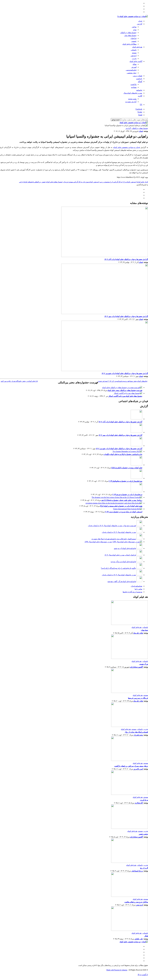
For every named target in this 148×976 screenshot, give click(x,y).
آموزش (133, 67)
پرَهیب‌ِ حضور (143, 834)
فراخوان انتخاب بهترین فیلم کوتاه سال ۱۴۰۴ (120, 555)
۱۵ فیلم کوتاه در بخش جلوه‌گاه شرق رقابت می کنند (19, 381)
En (118, 16)
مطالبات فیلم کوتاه (129, 44)
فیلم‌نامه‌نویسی (131, 70)
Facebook (139, 109)
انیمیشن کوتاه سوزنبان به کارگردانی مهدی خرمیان (81, 182)
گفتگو (140, 81)
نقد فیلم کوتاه (137, 47)
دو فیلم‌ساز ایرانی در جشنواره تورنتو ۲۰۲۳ (127, 494)
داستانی (133, 50)
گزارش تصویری (130, 102)
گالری (140, 96)
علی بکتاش (139, 939)
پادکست (133, 84)
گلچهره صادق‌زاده (136, 667)
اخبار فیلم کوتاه (142, 182)
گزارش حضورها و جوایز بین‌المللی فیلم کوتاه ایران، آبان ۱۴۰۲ (126, 259)
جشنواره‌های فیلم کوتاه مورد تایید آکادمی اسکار (125, 396)
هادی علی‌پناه (138, 633)
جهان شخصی (131, 73)
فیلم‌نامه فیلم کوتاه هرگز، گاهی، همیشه (122, 581)
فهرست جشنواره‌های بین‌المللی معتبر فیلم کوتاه (125, 390)
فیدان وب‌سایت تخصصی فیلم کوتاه (126, 147)
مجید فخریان (138, 735)
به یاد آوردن (144, 800)
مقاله (134, 64)
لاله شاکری (139, 803)
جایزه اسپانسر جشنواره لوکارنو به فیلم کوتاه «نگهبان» (122, 454)
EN (141, 105)
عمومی (133, 41)
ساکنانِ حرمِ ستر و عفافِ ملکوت (136, 902)
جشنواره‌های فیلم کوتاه (54, 182)
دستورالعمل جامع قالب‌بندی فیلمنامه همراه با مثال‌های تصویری (113, 539)
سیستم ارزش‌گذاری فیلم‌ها (132, 592)
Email (140, 115)
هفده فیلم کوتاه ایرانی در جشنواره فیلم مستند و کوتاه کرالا (121, 506)
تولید (134, 30)
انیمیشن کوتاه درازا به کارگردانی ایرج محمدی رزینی (118, 182)
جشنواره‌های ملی (130, 35)
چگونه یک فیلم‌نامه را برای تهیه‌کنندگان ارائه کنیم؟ (118, 568)
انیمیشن (133, 56)
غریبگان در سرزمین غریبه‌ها (138, 698)
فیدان (140, 21)
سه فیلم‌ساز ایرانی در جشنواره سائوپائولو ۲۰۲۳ (125, 481)
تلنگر (146, 936)
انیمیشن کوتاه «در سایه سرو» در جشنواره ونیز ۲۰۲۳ (123, 512)
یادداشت (139, 79)
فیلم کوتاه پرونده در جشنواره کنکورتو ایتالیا (126, 468)
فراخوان (133, 38)
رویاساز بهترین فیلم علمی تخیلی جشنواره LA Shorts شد (121, 500)
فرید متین (139, 905)
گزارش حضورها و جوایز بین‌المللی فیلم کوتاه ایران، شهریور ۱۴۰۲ (125, 373)
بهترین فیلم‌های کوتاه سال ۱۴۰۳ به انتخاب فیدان (119, 575)
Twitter (139, 112)
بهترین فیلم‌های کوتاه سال (132, 93)
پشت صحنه (132, 99)
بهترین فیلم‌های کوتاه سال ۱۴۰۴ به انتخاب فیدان (119, 532)
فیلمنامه (139, 90)
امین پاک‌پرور (138, 769)
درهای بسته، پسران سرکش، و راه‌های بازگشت (131, 766)
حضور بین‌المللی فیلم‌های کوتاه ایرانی (32, 182)
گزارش (139, 24)
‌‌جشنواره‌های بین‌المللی (128, 33)
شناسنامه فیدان (136, 586)
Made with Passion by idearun (116, 970)
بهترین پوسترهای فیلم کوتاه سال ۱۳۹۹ (98, 542)
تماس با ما (138, 589)
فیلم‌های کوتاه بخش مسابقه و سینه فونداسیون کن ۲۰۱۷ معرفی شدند (122, 381)
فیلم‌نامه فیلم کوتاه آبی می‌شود (125, 548)
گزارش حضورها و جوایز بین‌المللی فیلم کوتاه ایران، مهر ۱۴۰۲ (126, 316)
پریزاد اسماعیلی (137, 871)
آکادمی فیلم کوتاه (136, 61)
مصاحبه (133, 87)
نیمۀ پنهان (144, 630)
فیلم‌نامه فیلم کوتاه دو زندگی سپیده (123, 562)
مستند (134, 53)
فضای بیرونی (137, 76)
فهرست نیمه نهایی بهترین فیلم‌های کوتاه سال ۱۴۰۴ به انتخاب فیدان (112, 526)
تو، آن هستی (143, 664)
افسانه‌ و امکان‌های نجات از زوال (136, 732)
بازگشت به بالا (143, 975)
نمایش (134, 27)
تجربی (134, 58)
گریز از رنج (144, 868)
